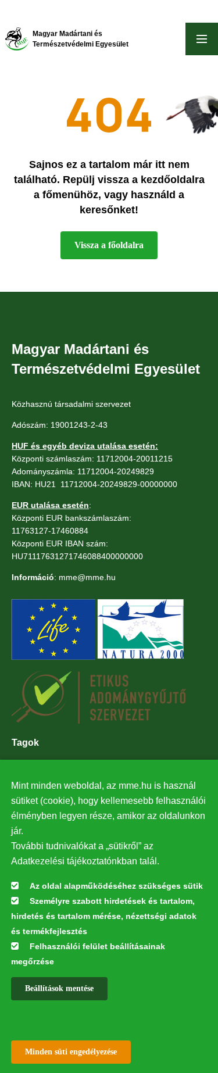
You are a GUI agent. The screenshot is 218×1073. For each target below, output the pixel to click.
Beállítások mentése (59, 988)
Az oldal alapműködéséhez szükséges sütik (116, 885)
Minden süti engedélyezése (71, 1051)
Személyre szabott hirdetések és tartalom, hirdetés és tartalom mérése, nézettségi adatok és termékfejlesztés (103, 916)
